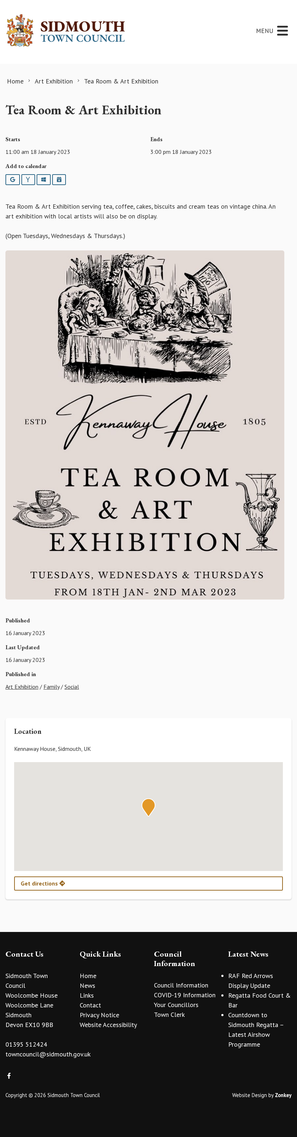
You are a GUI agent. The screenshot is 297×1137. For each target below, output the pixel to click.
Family (51, 686)
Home (88, 976)
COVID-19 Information (185, 995)
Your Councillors (176, 1005)
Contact (90, 1005)
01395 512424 (26, 1044)
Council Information (181, 985)
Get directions (40, 883)
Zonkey (283, 1095)
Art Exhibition (21, 686)
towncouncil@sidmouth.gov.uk (48, 1054)
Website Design (249, 1095)
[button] (148, 807)
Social (71, 686)
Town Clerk (169, 1014)
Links (87, 995)
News (87, 985)
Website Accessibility (108, 1025)
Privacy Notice (99, 1015)
